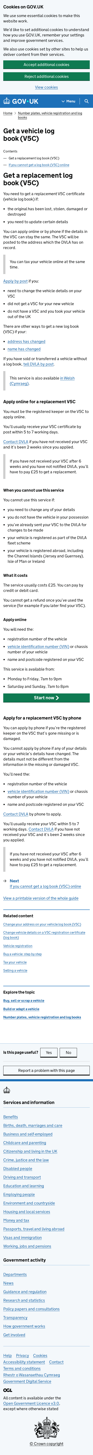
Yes (52, 1052)
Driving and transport (22, 1177)
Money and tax (16, 1220)
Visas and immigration (22, 1237)
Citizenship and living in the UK (30, 1151)
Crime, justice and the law (26, 1159)
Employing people (19, 1194)
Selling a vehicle (15, 970)
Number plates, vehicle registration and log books (42, 1017)
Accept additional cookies (46, 64)
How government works (24, 1326)
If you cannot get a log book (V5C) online (39, 165)
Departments (15, 1274)
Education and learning (23, 1185)
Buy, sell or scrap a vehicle (23, 1001)
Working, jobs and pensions (27, 1246)
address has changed (26, 341)
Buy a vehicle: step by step (22, 954)
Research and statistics (24, 1300)
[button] (46, 697)
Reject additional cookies (46, 76)
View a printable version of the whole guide (41, 898)
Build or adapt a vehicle (21, 1009)
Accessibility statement (24, 1361)
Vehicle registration (17, 946)
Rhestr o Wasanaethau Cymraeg (31, 1374)
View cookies (46, 87)
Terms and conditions (22, 1368)
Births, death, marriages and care (32, 1125)
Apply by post (15, 281)
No (71, 1052)
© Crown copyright (46, 1443)
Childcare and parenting (24, 1142)
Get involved (14, 1334)
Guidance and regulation (24, 1291)
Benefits (10, 1116)
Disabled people (17, 1168)
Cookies (40, 1355)
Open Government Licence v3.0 (31, 1403)
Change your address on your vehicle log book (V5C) (42, 924)
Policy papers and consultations (31, 1308)
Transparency (15, 1317)
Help (7, 1355)
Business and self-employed (28, 1134)
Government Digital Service (27, 1381)
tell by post (38, 364)
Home (7, 113)
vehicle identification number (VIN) (38, 646)
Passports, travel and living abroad (33, 1228)
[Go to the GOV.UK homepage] (20, 101)
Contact (15, 441)
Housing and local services (26, 1211)
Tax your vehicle (15, 962)
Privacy (22, 1355)
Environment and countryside (29, 1203)
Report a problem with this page (46, 1070)
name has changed (24, 349)
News (8, 1283)
